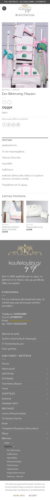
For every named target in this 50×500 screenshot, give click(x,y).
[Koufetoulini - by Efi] (25, 8)
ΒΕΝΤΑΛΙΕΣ (8, 409)
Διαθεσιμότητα (9, 145)
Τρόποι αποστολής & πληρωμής (19, 339)
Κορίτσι (16, 90)
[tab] (25, 140)
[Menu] (4, 8)
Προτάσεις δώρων (12, 384)
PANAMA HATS (10, 403)
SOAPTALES (8, 394)
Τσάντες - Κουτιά (15, 476)
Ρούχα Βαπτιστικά (16, 473)
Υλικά (5, 389)
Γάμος (5, 433)
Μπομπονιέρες (14, 462)
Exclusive (6, 399)
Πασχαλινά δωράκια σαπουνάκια (20, 428)
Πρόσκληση (12, 469)
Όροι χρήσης (9, 349)
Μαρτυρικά (8, 369)
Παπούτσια (12, 465)
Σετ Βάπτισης (13, 450)
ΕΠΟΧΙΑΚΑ (8, 379)
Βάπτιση (6, 90)
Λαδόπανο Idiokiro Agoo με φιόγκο (10, 228)
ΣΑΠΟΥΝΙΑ (8, 374)
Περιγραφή (7, 140)
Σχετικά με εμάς (10, 334)
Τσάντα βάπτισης (34, 227)
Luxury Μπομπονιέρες (14, 413)
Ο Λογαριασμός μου (13, 344)
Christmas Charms (12, 418)
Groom (5, 364)
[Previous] (2, 220)
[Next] (48, 220)
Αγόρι (7, 443)
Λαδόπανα (12, 454)
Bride (5, 423)
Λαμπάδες (12, 458)
